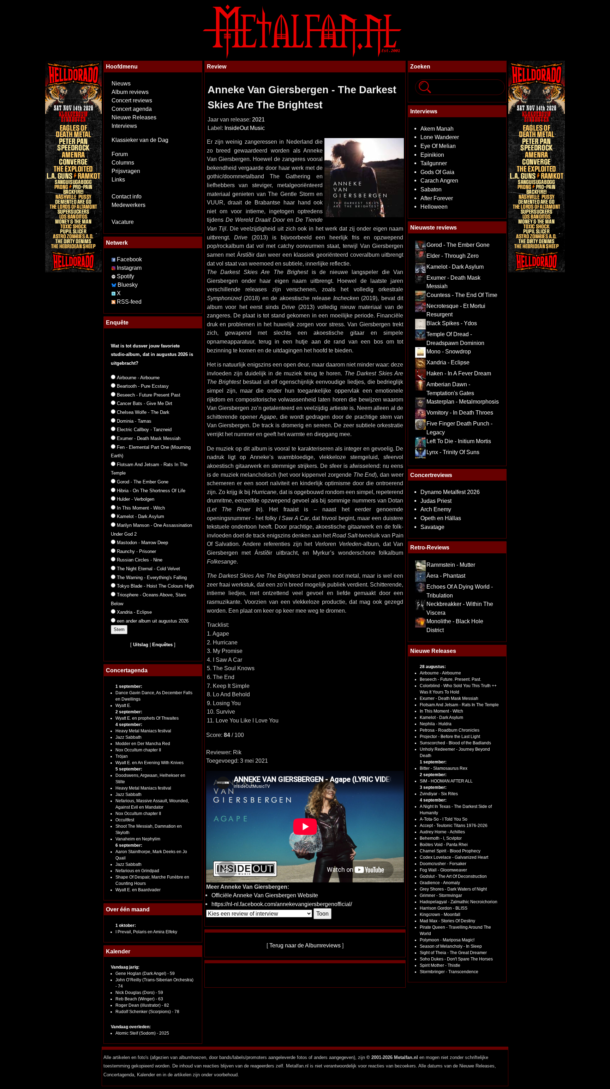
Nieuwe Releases (134, 117)
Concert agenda (132, 109)
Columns (123, 163)
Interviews (124, 126)
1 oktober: (125, 925)
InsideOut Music (245, 128)
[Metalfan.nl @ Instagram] (114, 268)
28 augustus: (433, 666)
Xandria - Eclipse (448, 362)
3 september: (433, 787)
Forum (120, 154)
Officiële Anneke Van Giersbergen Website (264, 895)
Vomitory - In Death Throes (459, 412)
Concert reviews (132, 100)
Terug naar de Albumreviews (305, 945)
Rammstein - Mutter (450, 564)
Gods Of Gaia (437, 172)
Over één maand (128, 909)
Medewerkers (128, 205)
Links (118, 180)
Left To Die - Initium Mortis (458, 441)
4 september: (128, 724)
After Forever (436, 198)
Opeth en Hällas (440, 518)
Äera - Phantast (445, 575)
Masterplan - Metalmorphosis (462, 401)
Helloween (434, 206)
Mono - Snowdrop (448, 351)
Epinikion (432, 154)
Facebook (129, 259)
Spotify (125, 276)
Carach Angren (439, 180)
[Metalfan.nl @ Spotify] (114, 276)
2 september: (128, 711)
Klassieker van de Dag (140, 140)
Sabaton (431, 189)
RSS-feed (129, 302)
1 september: (128, 686)
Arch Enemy (435, 509)
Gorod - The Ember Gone (458, 245)
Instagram (129, 268)
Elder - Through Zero (452, 255)
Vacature (123, 222)
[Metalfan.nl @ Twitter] (114, 293)
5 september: (128, 769)
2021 (258, 120)
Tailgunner (433, 163)
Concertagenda (127, 670)
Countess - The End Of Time (461, 295)
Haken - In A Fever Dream (458, 373)
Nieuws (121, 84)
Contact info (127, 197)
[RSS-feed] (113, 302)
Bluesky (128, 285)
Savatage (432, 527)
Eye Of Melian (438, 146)
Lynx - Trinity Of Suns (452, 452)
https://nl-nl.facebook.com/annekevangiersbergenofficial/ (281, 904)
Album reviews (130, 92)
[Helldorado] (73, 165)
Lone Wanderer (439, 137)
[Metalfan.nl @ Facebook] (113, 259)
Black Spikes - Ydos (451, 323)
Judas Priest (435, 501)
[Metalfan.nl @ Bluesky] (115, 285)
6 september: (128, 845)
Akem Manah (437, 128)
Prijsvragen (126, 171)
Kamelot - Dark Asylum (455, 266)
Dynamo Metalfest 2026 (450, 492)
